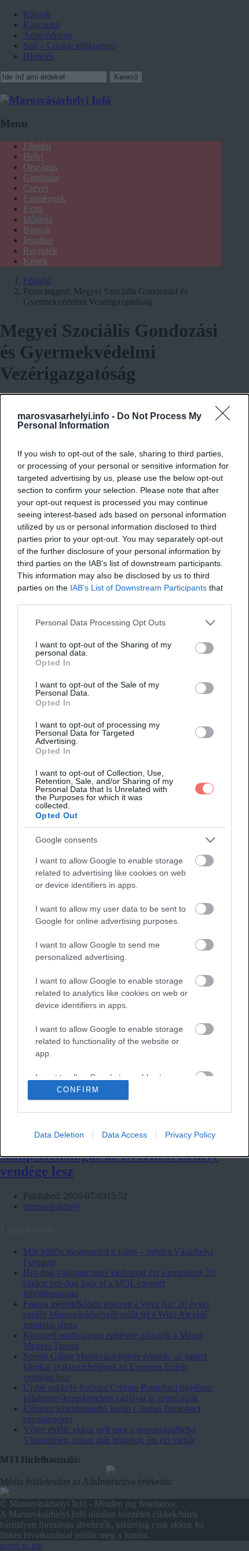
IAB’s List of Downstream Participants (138, 587)
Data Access (124, 1134)
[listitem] (124, 623)
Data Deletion (59, 1134)
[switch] (204, 648)
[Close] (226, 417)
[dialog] (124, 775)
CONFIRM (78, 1089)
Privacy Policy (190, 1134)
